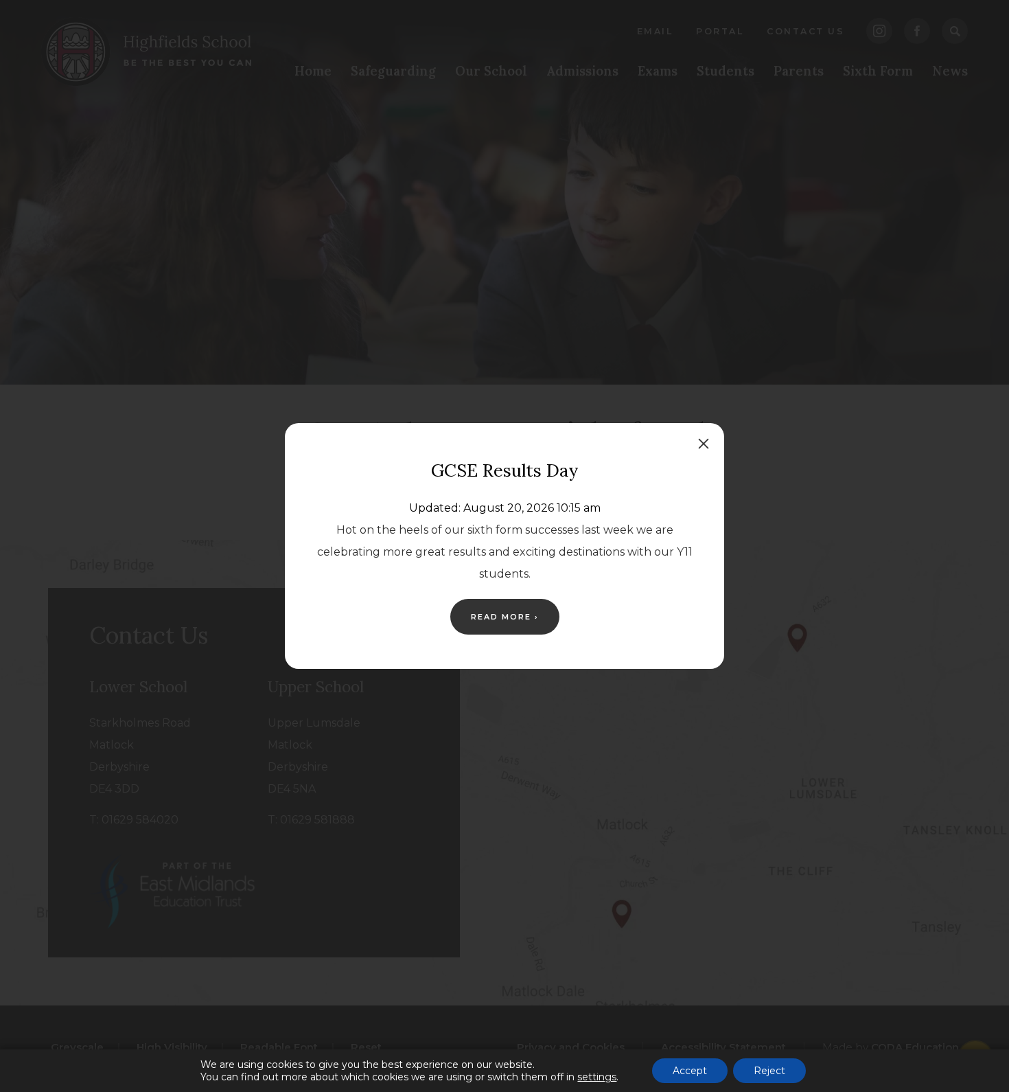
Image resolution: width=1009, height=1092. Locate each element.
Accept (690, 1071)
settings (596, 1077)
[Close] (703, 443)
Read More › (505, 617)
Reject (769, 1071)
